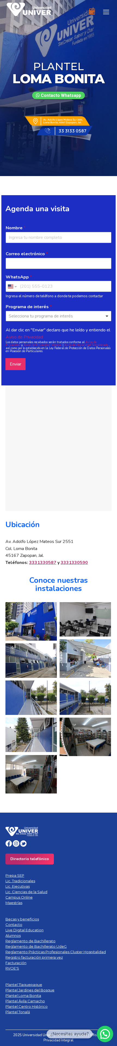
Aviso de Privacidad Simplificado (86, 345)
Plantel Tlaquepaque (23, 984)
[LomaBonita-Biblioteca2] (31, 774)
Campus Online (19, 897)
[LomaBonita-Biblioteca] (85, 737)
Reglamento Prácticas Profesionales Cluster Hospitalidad (55, 952)
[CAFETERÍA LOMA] (85, 658)
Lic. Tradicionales (20, 881)
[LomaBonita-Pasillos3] (85, 698)
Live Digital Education (24, 930)
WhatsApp (19, 277)
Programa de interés (29, 307)
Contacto (13, 924)
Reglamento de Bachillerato (30, 941)
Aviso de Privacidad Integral (43, 345)
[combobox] (58, 316)
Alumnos (13, 935)
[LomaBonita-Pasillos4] (31, 735)
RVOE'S (12, 968)
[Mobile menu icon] (106, 12)
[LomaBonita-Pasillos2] (31, 698)
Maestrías (13, 903)
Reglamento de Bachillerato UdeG (36, 946)
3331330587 (42, 563)
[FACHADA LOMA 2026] (31, 621)
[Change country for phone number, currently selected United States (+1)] (12, 286)
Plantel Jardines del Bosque (29, 990)
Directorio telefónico (29, 858)
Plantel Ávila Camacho (25, 1001)
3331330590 (74, 563)
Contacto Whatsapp (60, 95)
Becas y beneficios (22, 919)
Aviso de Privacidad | (73, 1035)
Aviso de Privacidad (24, 337)
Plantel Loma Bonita (23, 995)
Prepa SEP (14, 875)
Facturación (15, 963)
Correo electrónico (27, 254)
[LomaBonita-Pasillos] (31, 660)
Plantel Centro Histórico (26, 1006)
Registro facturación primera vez (34, 957)
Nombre (16, 228)
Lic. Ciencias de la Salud (26, 892)
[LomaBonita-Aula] (85, 619)
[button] (105, 1034)
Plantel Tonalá (17, 1012)
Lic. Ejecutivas (17, 886)
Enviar (15, 364)
